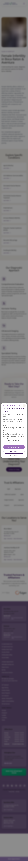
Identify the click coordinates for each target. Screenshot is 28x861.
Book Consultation (14, 451)
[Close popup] (24, 405)
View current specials (14, 455)
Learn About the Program (14, 447)
